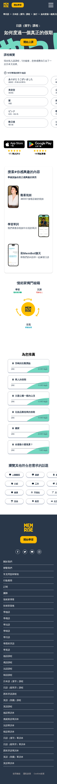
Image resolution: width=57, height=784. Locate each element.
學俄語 (6, 618)
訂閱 (5, 586)
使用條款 (16, 773)
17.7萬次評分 (14, 153)
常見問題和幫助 (11, 574)
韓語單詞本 (8, 731)
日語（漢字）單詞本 (13, 737)
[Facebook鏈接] (17, 552)
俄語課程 (7, 662)
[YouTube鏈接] (32, 552)
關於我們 (7, 561)
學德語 (6, 612)
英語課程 (7, 706)
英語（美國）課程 (12, 700)
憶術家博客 (8, 599)
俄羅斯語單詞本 (11, 719)
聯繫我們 (7, 567)
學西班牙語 (8, 643)
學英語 (6, 649)
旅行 (35, 14)
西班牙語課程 (10, 693)
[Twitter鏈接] (25, 552)
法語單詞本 (8, 725)
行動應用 (7, 580)
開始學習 (18, 4)
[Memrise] (6, 5)
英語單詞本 (8, 763)
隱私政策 (27, 773)
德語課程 (7, 656)
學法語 (6, 624)
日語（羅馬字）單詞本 (14, 744)
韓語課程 (7, 674)
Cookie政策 (39, 773)
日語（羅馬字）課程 (13, 687)
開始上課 (28, 42)
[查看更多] (51, 5)
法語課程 (7, 668)
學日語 (6, 14)
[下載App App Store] (14, 144)
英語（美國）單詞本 (13, 756)
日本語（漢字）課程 (21, 14)
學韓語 (6, 630)
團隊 (5, 593)
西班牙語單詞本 (11, 750)
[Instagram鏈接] (39, 552)
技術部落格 (8, 605)
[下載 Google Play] (40, 144)
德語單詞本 (8, 712)
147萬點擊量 (40, 153)
